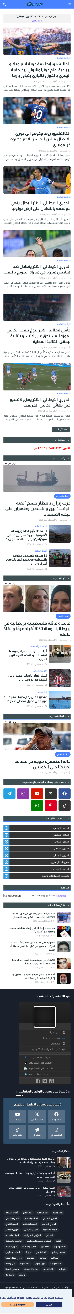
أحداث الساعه (12, 1213)
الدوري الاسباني (61, 828)
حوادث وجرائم (58, 1252)
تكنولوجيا (45, 1246)
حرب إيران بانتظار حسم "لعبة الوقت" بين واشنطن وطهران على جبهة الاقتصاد (38, 509)
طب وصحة (10, 1263)
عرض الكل (37, 20)
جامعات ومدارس (13, 1252)
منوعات (62, 1269)
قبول (49, 1304)
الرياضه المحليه (12, 1235)
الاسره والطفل (12, 1218)
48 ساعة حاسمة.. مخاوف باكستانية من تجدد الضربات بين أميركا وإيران (26, 559)
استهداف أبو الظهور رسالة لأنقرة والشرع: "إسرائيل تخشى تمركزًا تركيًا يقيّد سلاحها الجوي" (26, 535)
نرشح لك (10, 1275)
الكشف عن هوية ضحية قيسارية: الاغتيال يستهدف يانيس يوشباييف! (33, 962)
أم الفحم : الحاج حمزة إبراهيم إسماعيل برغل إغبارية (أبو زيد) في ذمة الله (32, 976)
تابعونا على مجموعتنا (40, 1057)
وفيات (22, 1275)
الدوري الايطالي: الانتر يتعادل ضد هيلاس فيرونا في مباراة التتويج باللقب (37, 269)
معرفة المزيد (18, 1304)
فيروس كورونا (12, 1269)
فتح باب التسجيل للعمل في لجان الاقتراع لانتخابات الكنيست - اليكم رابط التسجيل (33, 915)
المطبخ (49, 1235)
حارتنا (28, 1252)
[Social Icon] (65, 793)
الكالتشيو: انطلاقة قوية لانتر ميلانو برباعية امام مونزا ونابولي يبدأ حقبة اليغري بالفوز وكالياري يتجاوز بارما (40, 70)
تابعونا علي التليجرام (39, 1074)
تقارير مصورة (11, 1246)
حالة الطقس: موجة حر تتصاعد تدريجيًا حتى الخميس (42, 764)
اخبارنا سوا (63, 81)
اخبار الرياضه (42, 1213)
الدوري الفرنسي (61, 848)
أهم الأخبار (27, 1213)
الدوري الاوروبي (61, 869)
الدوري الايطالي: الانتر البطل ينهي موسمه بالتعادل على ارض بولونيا (40, 205)
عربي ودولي (40, 1263)
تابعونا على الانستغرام (41, 1068)
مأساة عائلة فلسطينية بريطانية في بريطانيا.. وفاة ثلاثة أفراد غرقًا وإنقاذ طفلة (37, 629)
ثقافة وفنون (60, 1246)
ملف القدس (48, 1269)
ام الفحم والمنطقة (14, 1241)
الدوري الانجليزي (61, 834)
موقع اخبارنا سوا (52, 1038)
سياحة (43, 1258)
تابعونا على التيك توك (40, 1063)
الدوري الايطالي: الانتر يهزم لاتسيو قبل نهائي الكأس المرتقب (40, 402)
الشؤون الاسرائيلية (32, 1235)
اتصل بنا (45, 1287)
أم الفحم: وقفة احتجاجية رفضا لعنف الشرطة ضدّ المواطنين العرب (28, 655)
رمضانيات (31, 1258)
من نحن (55, 1287)
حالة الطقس (41, 1252)
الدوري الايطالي (61, 855)
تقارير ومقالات (29, 1246)
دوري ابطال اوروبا (60, 862)
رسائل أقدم (60, 429)
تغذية (58, 1241)
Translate (61, 895)
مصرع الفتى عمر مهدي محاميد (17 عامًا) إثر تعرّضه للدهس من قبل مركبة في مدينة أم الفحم (32, 946)
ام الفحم (56, 1043)
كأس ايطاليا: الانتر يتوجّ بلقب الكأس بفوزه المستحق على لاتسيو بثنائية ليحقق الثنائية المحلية (38, 336)
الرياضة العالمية (50, 1229)
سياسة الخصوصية (13, 1287)
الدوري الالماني (61, 841)
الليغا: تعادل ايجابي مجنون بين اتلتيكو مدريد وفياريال (27, 677)
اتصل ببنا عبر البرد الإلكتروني (46, 1049)
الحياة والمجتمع (31, 1218)
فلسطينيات (55, 1263)
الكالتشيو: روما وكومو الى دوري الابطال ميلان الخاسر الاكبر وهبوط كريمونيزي (40, 139)
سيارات (54, 1258)
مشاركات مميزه (31, 1269)
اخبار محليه (57, 1213)
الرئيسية (65, 1287)
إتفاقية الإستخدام (30, 1287)
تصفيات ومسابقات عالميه (55, 875)
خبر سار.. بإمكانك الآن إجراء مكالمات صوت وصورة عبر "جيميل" (32, 930)
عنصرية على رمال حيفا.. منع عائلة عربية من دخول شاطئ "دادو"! (25, 699)
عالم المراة (25, 1263)
